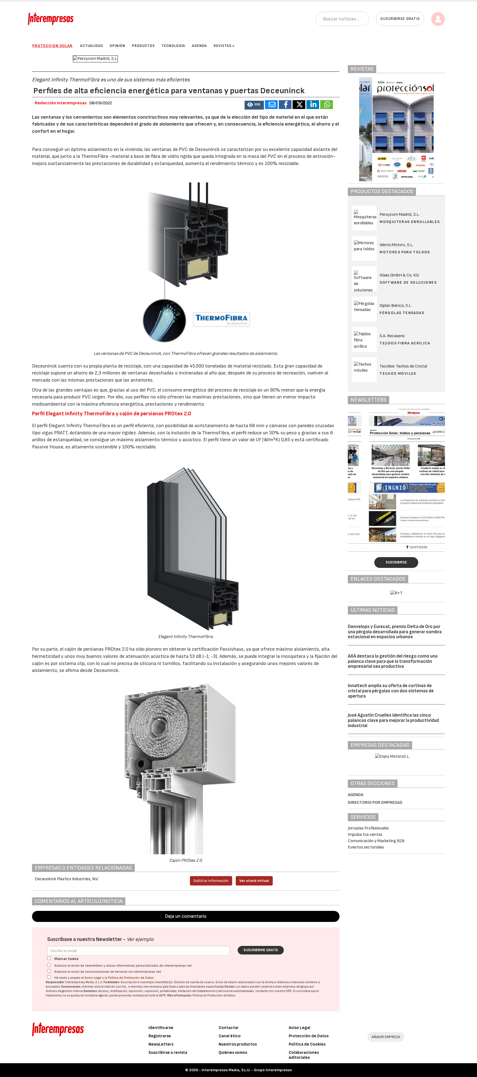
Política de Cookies (307, 1044)
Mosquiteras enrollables (410, 221)
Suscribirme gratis (260, 950)
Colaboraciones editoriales (304, 1055)
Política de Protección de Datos (131, 978)
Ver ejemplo (140, 939)
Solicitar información (211, 880)
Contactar (229, 1027)
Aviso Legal (93, 978)
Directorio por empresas (375, 802)
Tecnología (173, 46)
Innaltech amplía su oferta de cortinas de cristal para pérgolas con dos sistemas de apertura (391, 691)
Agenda (199, 46)
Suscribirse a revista (168, 1052)
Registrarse (160, 1036)
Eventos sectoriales (366, 847)
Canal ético (230, 1036)
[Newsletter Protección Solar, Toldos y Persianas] (396, 475)
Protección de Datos (308, 1036)
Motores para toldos (405, 252)
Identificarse (161, 1027)
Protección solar (52, 45)
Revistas (223, 46)
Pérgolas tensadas (402, 312)
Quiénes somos (233, 1052)
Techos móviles (398, 373)
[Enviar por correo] (271, 104)
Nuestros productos (238, 1044)
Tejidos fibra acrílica (405, 343)
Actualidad (91, 46)
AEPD (162, 995)
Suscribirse (396, 562)
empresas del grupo (295, 986)
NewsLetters (161, 1044)
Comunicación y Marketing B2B (376, 841)
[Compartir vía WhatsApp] (326, 104)
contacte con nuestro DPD (273, 991)
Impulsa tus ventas (365, 834)
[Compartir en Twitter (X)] (299, 104)
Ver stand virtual (254, 880)
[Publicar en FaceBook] (285, 104)
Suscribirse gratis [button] (400, 18)
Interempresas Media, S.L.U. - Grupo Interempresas (247, 1070)
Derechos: (91, 991)
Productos (143, 46)
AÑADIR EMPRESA (386, 1037)
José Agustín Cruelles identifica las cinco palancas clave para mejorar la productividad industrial (393, 720)
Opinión (117, 46)
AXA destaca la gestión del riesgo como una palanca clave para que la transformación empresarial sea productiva (393, 661)
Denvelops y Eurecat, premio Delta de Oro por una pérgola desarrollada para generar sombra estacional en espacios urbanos (395, 632)
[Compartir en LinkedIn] (312, 104)
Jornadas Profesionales (368, 828)
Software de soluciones (408, 282)
